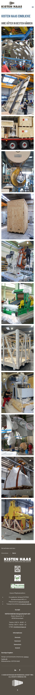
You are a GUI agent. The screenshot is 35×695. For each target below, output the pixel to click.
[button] (33, 7)
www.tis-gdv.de (26, 604)
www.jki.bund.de (24, 601)
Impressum (17, 641)
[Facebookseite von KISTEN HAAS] (20, 670)
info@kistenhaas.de (20, 627)
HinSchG (17, 648)
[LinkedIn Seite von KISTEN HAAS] (15, 670)
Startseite (17, 637)
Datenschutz (17, 644)
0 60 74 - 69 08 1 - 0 (20, 622)
